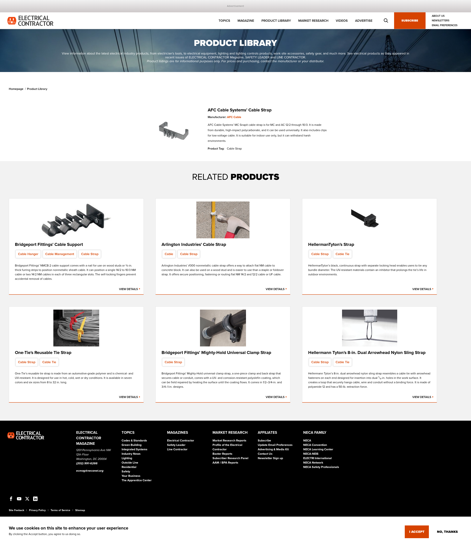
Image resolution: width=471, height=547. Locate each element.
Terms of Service (60, 510)
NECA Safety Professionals (321, 467)
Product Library (276, 21)
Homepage (16, 89)
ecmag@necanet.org (89, 471)
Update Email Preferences (275, 445)
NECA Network (313, 462)
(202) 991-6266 (87, 463)
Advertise (363, 21)
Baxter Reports (222, 454)
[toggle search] (386, 21)
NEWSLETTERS (440, 20)
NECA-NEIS (310, 454)
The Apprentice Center (137, 480)
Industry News (131, 454)
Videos (342, 21)
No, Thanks (447, 532)
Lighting (127, 458)
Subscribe (409, 20)
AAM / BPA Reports (225, 462)
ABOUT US (438, 15)
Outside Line (130, 462)
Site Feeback (16, 510)
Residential (129, 467)
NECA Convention (315, 445)
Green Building (131, 445)
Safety (126, 471)
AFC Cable (234, 117)
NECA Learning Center (318, 449)
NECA (307, 440)
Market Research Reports (229, 440)
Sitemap (80, 510)
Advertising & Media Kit (273, 449)
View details (129, 289)
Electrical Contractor (180, 440)
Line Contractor (177, 449)
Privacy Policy (37, 510)
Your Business (131, 476)
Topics (224, 21)
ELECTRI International (317, 458)
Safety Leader (176, 445)
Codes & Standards (134, 440)
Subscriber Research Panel (230, 458)
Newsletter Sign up (270, 458)
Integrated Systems (134, 449)
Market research (313, 21)
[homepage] (30, 20)
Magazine (246, 21)
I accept (416, 532)
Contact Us (265, 454)
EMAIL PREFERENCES (444, 25)
